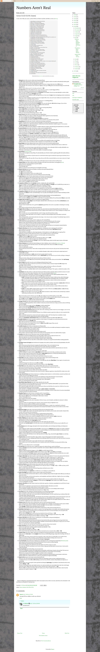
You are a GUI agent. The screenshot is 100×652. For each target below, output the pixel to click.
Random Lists (25, 587)
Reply (21, 598)
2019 (75, 71)
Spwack (21, 594)
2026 (75, 14)
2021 (75, 24)
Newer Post (19, 633)
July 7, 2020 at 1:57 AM (28, 594)
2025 (75, 16)
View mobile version (43, 635)
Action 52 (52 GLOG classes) (77, 55)
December (77, 28)
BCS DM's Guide (75, 99)
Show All (82, 87)
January (77, 68)
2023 (75, 20)
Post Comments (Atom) (46, 640)
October (77, 31)
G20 (73, 95)
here (56, 18)
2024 (75, 18)
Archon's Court (28, 151)
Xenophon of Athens (60, 243)
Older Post (67, 633)
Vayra (54, 273)
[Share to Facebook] (44, 585)
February (77, 66)
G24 (73, 93)
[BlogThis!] (42, 585)
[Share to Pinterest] (46, 585)
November (77, 30)
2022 (75, 22)
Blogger (52, 649)
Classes (20, 587)
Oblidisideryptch (64, 540)
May (76, 61)
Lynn (62, 162)
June (76, 59)
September (77, 33)
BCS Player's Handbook (77, 97)
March (76, 64)
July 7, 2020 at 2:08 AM (35, 603)
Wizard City (31, 587)
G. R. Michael (25, 603)
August (76, 35)
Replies (22, 601)
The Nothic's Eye (77, 83)
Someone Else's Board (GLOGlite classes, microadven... (77, 43)
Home (43, 633)
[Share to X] (43, 585)
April (76, 62)
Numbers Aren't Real (33, 7)
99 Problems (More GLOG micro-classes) (77, 50)
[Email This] (40, 585)
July (76, 37)
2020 (75, 26)
